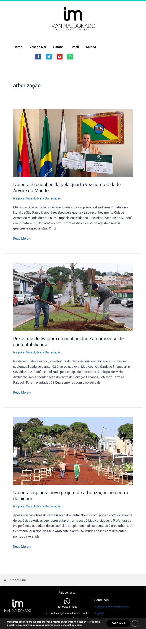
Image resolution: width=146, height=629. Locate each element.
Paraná (58, 47)
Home (18, 47)
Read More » (22, 238)
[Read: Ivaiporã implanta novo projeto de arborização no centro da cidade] (73, 451)
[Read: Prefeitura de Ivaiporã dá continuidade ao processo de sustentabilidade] (73, 297)
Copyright (99, 613)
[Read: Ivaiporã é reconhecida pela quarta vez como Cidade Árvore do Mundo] (73, 143)
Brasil (75, 47)
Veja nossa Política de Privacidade (111, 606)
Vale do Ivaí (37, 47)
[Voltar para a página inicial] (73, 18)
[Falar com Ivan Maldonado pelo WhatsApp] (67, 601)
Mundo (91, 47)
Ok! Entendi (118, 623)
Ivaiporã (19, 198)
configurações (73, 625)
